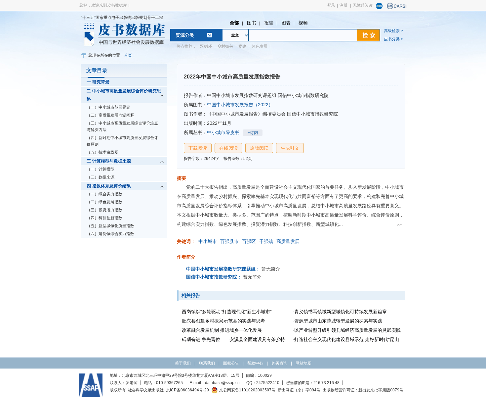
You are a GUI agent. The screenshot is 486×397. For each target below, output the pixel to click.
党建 (242, 46)
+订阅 (253, 132)
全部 (234, 22)
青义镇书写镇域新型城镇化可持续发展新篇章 (340, 311)
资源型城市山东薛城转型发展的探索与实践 (338, 320)
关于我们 (183, 363)
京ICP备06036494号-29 (187, 390)
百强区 (249, 241)
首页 (128, 55)
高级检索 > (393, 30)
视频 (303, 22)
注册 (343, 5)
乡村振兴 (225, 46)
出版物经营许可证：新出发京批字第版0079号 (363, 390)
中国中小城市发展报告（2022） (240, 104)
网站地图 (303, 363)
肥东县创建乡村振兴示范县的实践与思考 (223, 320)
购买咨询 (279, 363)
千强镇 (266, 241)
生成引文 (290, 148)
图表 (286, 22)
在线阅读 (228, 148)
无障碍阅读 (363, 5)
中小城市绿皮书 (223, 132)
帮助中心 (255, 363)
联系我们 (207, 363)
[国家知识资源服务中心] (379, 8)
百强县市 (229, 241)
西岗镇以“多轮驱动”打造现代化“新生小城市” (227, 311)
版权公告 (231, 363)
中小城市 (207, 241)
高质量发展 (288, 241)
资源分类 (185, 35)
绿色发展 (259, 46)
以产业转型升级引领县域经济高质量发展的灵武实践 (347, 330)
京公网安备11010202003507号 (247, 390)
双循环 (206, 46)
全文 (235, 35)
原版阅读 (259, 148)
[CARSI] (397, 8)
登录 (331, 5)
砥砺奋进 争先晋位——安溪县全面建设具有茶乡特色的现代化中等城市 (254, 339)
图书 (251, 22)
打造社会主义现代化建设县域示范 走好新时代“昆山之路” (352, 339)
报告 (268, 22)
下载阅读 (197, 148)
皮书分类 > (393, 39)
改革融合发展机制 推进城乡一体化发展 (222, 330)
